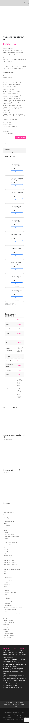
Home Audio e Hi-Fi (9, 541)
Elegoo (5, 530)
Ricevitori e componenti (11, 542)
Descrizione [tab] (7, 149)
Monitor (6, 611)
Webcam (7, 538)
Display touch (7, 528)
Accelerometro (8, 577)
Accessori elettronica (9, 519)
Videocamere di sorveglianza (12, 536)
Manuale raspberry (9, 622)
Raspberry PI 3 (6, 624)
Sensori (6, 576)
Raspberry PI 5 (6, 629)
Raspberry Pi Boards (9, 567)
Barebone (7, 598)
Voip (5, 616)
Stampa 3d (5, 631)
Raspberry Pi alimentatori (10, 564)
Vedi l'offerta (20, 137)
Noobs (6, 551)
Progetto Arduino (8, 555)
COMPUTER (19, 365)
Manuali (5, 618)
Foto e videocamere (9, 534)
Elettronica (8, 11)
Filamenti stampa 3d (9, 633)
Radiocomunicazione (9, 558)
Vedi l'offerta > (17, 172)
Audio (5, 523)
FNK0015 (19, 342)
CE (17, 360)
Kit (4, 547)
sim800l (6, 582)
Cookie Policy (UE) (13, 706)
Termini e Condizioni (9, 702)
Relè (5, 571)
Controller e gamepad (10, 601)
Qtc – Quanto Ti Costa (18, 704)
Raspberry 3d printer (9, 635)
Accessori (6, 590)
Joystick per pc (8, 605)
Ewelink (6, 532)
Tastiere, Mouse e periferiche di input (13, 614)
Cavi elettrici (7, 525)
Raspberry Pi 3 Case (9, 560)
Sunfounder (7, 584)
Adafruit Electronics (9, 521)
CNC (4, 515)
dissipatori (7, 603)
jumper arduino (8, 545)
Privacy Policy (19, 702)
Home (4, 11)
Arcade (6, 594)
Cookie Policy (7, 704)
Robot (13, 11)
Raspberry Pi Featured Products (12, 569)
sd (5, 553)
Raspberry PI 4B (7, 627)
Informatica (6, 589)
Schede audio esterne (10, 609)
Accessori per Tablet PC (11, 592)
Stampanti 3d (7, 637)
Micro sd (6, 549)
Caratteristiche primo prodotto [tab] (12, 152)
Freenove (19, 324)
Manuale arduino (8, 620)
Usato (4, 640)
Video (5, 586)
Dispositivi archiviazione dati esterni (13, 607)
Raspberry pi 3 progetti (10, 562)
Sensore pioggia (9, 580)
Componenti (7, 597)
